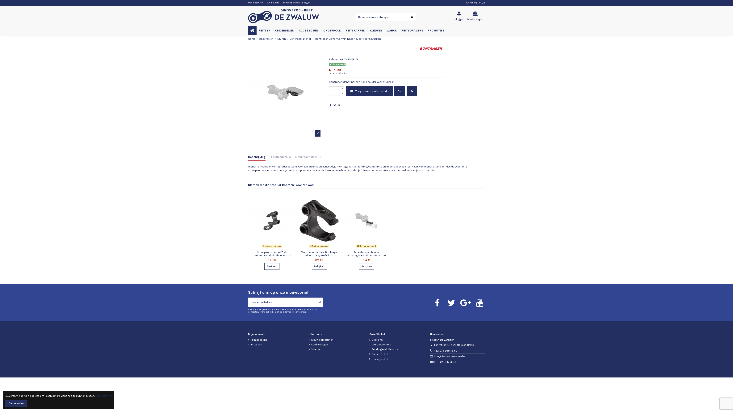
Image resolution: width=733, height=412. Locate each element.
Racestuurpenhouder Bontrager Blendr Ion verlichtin (366, 254)
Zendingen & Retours (385, 349)
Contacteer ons (381, 344)
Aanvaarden (16, 403)
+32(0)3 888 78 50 (445, 350)
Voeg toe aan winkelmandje (372, 91)
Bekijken (272, 266)
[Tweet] (334, 105)
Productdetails (280, 157)
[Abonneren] (319, 302)
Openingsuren (256, 2)
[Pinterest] (339, 105)
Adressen (256, 344)
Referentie (335, 59)
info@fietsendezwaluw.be (449, 356)
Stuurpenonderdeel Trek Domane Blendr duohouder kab (272, 254)
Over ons (377, 339)
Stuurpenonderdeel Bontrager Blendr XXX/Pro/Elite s (319, 254)
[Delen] (330, 105)
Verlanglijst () (477, 2)
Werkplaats (273, 2)
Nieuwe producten (322, 339)
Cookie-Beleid (380, 354)
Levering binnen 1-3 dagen (296, 2)
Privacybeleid (380, 359)
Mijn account (258, 339)
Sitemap (316, 349)
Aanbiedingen (319, 344)
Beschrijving (257, 157)
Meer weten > (103, 396)
